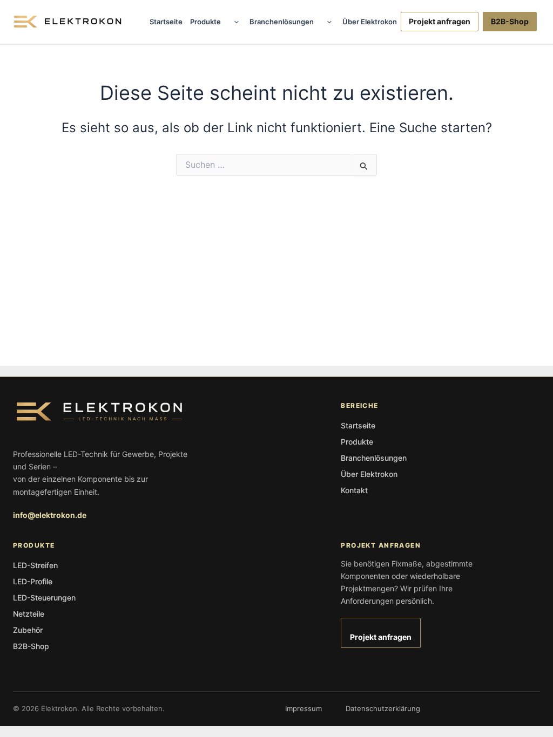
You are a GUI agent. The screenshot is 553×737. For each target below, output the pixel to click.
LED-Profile (32, 581)
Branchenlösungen (281, 21)
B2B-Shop (510, 21)
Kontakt (354, 490)
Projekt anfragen (439, 21)
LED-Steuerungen (44, 597)
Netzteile (28, 613)
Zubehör (28, 629)
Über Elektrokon (369, 21)
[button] (234, 21)
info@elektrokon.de (49, 515)
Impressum (303, 708)
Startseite (166, 21)
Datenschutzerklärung (383, 708)
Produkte (205, 21)
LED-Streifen (35, 565)
